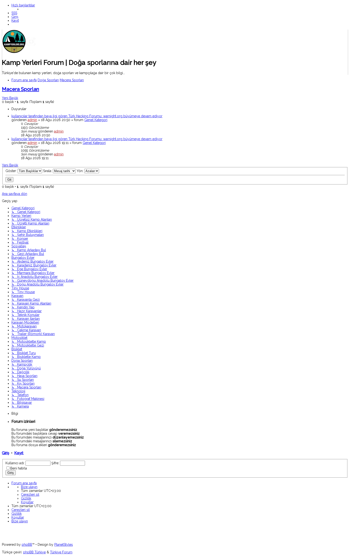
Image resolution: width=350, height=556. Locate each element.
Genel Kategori (95, 120)
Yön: (80, 171)
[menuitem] (14, 13)
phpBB (27, 544)
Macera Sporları (20, 89)
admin (32, 120)
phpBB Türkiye (34, 552)
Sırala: (48, 171)
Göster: (11, 171)
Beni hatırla (18, 468)
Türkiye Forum (61, 552)
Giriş (5, 453)
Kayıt (19, 453)
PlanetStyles (63, 544)
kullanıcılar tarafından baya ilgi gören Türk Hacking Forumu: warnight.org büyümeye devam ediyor (86, 116)
